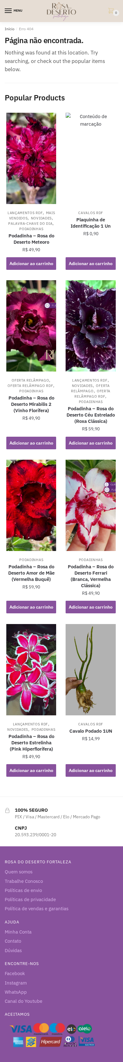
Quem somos (18, 872)
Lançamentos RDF (25, 213)
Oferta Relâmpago (30, 380)
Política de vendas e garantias (36, 909)
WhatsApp (16, 992)
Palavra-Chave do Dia (30, 223)
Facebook (15, 973)
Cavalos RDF (90, 213)
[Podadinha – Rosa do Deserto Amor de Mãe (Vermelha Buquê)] (31, 505)
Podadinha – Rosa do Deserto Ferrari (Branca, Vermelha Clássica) (91, 576)
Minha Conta (18, 932)
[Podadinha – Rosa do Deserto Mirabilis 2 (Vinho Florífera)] (31, 326)
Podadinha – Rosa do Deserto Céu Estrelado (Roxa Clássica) (91, 415)
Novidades (41, 218)
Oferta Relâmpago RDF (30, 385)
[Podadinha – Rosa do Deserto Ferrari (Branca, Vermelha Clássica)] (90, 505)
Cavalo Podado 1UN (90, 731)
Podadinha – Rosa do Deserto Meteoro (31, 239)
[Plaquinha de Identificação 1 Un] (90, 158)
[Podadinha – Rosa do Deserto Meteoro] (31, 158)
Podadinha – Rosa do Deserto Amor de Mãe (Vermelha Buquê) (31, 573)
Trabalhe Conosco (24, 881)
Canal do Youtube (23, 1001)
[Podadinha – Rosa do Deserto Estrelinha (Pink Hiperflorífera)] (31, 669)
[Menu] (8, 11)
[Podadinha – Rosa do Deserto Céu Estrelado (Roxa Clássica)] (90, 326)
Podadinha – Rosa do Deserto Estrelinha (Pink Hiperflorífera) (31, 742)
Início (10, 28)
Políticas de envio (23, 890)
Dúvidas (13, 950)
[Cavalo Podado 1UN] (90, 669)
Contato (13, 941)
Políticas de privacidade (30, 899)
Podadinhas (31, 229)
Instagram (16, 983)
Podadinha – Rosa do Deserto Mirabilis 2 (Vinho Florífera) (31, 404)
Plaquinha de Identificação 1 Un (91, 223)
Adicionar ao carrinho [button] (31, 263)
